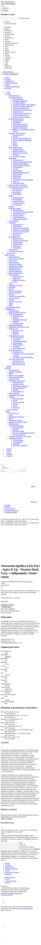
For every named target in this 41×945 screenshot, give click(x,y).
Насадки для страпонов (21, 228)
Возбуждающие (18, 345)
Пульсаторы (17, 176)
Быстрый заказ (6, 607)
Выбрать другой (10, 3)
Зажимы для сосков (15, 372)
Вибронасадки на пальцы (21, 165)
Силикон (8, 657)
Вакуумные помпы (15, 147)
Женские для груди (19, 151)
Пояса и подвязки (15, 292)
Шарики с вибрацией (20, 128)
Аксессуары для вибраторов (22, 162)
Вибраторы (12, 158)
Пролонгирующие (19, 348)
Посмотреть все (14, 95)
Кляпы (11, 373)
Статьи (7, 85)
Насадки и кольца (15, 208)
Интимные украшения (16, 417)
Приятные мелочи (19, 434)
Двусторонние (17, 167)
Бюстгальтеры (13, 262)
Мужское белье (14, 275)
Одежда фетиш (14, 393)
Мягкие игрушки (18, 431)
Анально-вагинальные (20, 163)
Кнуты (15, 400)
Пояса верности (18, 391)
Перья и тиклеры (18, 402)
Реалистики (17, 178)
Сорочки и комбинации (17, 296)
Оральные (16, 346)
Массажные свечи (19, 364)
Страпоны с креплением (21, 230)
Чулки (11, 303)
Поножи (15, 390)
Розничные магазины (12, 86)
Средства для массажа (16, 359)
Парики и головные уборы (18, 422)
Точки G (16, 181)
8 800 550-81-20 (10, 877)
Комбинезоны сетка (15, 267)
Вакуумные (17, 192)
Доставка (8, 79)
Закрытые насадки (19, 213)
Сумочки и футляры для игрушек (20, 436)
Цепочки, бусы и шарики (21, 117)
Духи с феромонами (15, 314)
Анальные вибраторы (20, 101)
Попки (15, 144)
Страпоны (12, 222)
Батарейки (16, 443)
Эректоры (16, 235)
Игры (11, 415)
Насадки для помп (19, 156)
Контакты (8, 88)
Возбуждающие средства (17, 312)
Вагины (15, 137)
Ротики (15, 145)
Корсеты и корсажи (15, 271)
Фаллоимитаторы (15, 237)
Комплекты (16, 278)
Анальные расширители (21, 108)
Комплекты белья (15, 269)
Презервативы (14, 424)
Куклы (11, 196)
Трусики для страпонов (21, 231)
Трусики (12, 300)
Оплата (7, 77)
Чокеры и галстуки (15, 301)
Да (2, 3)
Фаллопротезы (18, 233)
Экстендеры (13, 249)
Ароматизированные (20, 341)
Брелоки (15, 429)
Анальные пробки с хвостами (23, 106)
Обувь (11, 284)
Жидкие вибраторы (15, 325)
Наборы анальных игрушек (22, 113)
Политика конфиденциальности (12, 893)
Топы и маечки (14, 298)
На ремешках (17, 194)
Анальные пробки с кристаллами (24, 104)
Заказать (36, 849)
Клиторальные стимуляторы (18, 187)
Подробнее (4, 601)
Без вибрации (17, 199)
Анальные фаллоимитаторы (22, 110)
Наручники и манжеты (20, 386)
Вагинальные (17, 343)
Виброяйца (16, 122)
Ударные (12, 397)
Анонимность (9, 81)
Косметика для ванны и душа (19, 327)
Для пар (15, 169)
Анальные (16, 339)
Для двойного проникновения (23, 212)
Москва (12, 609)
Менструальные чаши (20, 124)
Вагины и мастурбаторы (17, 133)
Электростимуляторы (16, 251)
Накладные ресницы (16, 420)
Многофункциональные (21, 172)
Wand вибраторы (18, 183)
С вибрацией (17, 205)
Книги (11, 418)
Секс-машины (13, 221)
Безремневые (17, 226)
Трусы (15, 282)
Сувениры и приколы (16, 426)
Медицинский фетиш (16, 377)
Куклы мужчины (18, 201)
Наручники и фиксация (17, 381)
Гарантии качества (11, 83)
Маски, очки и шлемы (16, 375)
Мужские (16, 154)
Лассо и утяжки (18, 215)
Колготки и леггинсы (16, 266)
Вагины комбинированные (22, 138)
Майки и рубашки (19, 280)
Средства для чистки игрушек (23, 357)
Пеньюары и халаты (15, 285)
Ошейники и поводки (16, 395)
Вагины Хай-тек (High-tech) (22, 140)
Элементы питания (15, 438)
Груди (15, 142)
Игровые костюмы (15, 264)
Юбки (11, 305)
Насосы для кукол (19, 203)
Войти (3, 819)
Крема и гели (13, 328)
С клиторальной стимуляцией (23, 179)
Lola (31, 581)
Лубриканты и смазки (16, 336)
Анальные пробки (19, 103)
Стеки (15, 406)
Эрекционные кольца (20, 219)
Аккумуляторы (18, 442)
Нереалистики (17, 174)
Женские (16, 318)
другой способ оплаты (25, 908)
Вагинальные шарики (16, 119)
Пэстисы (12, 294)
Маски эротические (15, 273)
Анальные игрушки (15, 97)
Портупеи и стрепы (15, 291)
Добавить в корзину (7, 605)
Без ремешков (17, 190)
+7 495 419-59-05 (10, 881)
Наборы (11, 206)
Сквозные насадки (19, 217)
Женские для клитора (20, 153)
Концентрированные (20, 320)
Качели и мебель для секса (18, 185)
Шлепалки (16, 407)
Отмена (9, 819)
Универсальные (18, 323)
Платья (11, 289)
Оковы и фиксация (19, 388)
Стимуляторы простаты (21, 115)
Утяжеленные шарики (20, 126)
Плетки (15, 404)
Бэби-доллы (13, 260)
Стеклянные (17, 248)
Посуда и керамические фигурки (24, 433)
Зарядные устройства (20, 445)
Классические (17, 171)
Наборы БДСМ (14, 379)
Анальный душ (18, 111)
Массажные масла (19, 362)
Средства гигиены (15, 350)
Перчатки (12, 287)
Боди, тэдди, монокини (16, 258)
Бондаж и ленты (18, 384)
